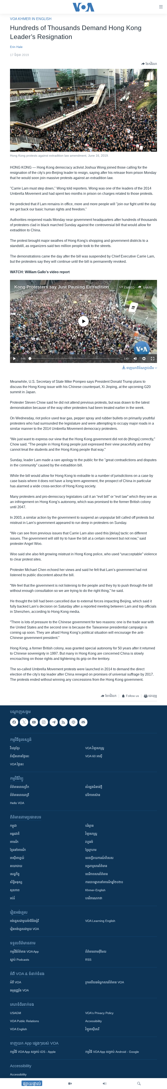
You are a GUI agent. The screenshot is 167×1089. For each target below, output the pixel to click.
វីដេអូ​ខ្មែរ (15, 748)
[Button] (149, 63)
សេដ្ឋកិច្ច (15, 874)
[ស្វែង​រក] (138, 1083)
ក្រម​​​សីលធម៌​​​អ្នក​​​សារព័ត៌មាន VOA (104, 982)
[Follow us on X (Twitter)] (24, 722)
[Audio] (104, 1083)
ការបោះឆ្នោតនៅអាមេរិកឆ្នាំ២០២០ (104, 882)
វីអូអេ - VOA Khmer (34, 293)
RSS (88, 959)
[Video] (70, 1083)
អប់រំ (12, 898)
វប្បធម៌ (89, 841)
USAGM (15, 1013)
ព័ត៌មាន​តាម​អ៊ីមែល (95, 951)
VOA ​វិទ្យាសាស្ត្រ (94, 748)
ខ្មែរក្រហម (91, 850)
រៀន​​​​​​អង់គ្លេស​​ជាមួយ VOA (24, 929)
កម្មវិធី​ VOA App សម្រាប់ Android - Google (112, 1051)
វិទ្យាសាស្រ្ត (91, 833)
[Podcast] (73, 722)
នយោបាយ (16, 866)
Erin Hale (16, 47)
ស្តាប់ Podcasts (19, 959)
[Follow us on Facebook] (14, 722)
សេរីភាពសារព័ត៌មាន (96, 874)
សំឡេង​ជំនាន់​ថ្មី (93, 787)
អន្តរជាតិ (15, 833)
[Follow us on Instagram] (44, 722)
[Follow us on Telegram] (54, 722)
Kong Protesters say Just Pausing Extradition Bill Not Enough (78, 287)
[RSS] (63, 722)
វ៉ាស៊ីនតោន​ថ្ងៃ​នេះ (19, 756)
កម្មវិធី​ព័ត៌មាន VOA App (24, 951)
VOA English (18, 1029)
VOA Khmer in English (31, 19)
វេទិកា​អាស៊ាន (92, 795)
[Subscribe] (83, 722)
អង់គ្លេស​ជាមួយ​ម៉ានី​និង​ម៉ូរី (24, 921)
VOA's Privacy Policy (99, 1013)
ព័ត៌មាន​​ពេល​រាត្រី (19, 795)
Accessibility (93, 1021)
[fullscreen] (152, 358)
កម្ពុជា (13, 825)
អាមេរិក (14, 841)
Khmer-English (95, 890)
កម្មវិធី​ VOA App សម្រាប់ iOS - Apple (33, 1051)
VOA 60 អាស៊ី (93, 756)
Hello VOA (17, 803)
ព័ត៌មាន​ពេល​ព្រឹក (19, 787)
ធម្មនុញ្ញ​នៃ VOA (19, 990)
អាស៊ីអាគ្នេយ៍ (17, 858)
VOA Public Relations (24, 1021)
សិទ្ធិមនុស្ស (16, 882)
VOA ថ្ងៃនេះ (17, 764)
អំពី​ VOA (15, 982)
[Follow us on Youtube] (34, 722)
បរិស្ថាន (89, 825)
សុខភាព (15, 890)
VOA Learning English (100, 921)
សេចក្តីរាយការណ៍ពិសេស (99, 858)
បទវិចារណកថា (93, 898)
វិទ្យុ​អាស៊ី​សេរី (92, 1029)
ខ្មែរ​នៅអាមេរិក (18, 850)
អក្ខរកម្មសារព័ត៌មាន (96, 866)
